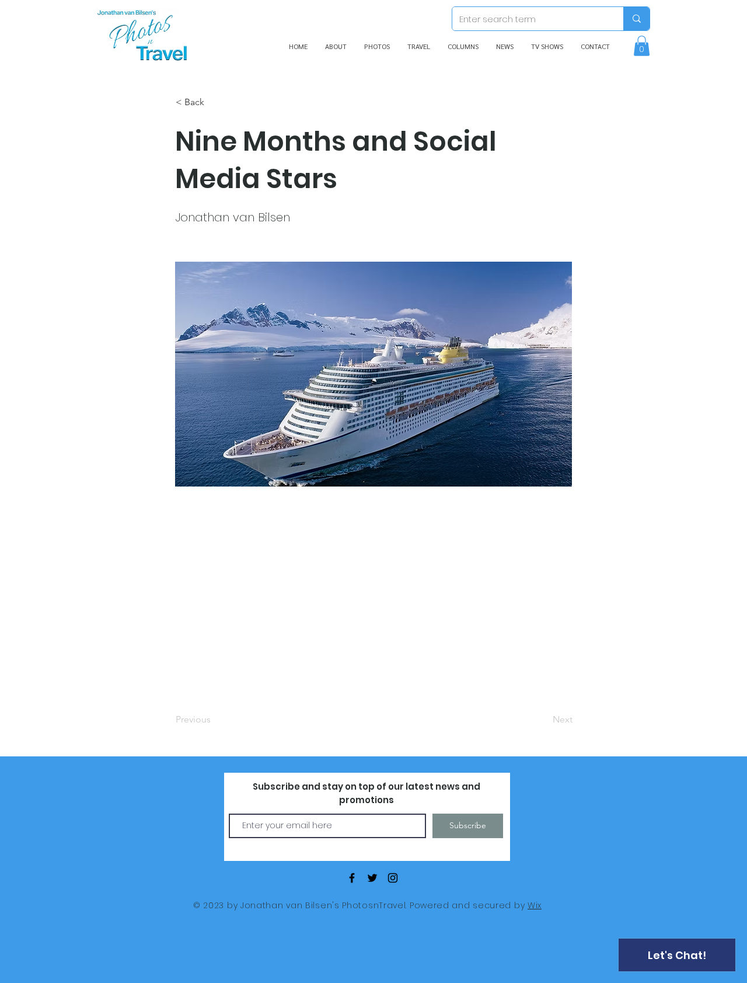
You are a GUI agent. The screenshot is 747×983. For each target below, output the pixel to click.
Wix (535, 905)
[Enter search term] (636, 18)
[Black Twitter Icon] (372, 877)
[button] (641, 46)
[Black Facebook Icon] (351, 877)
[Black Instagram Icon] (392, 877)
